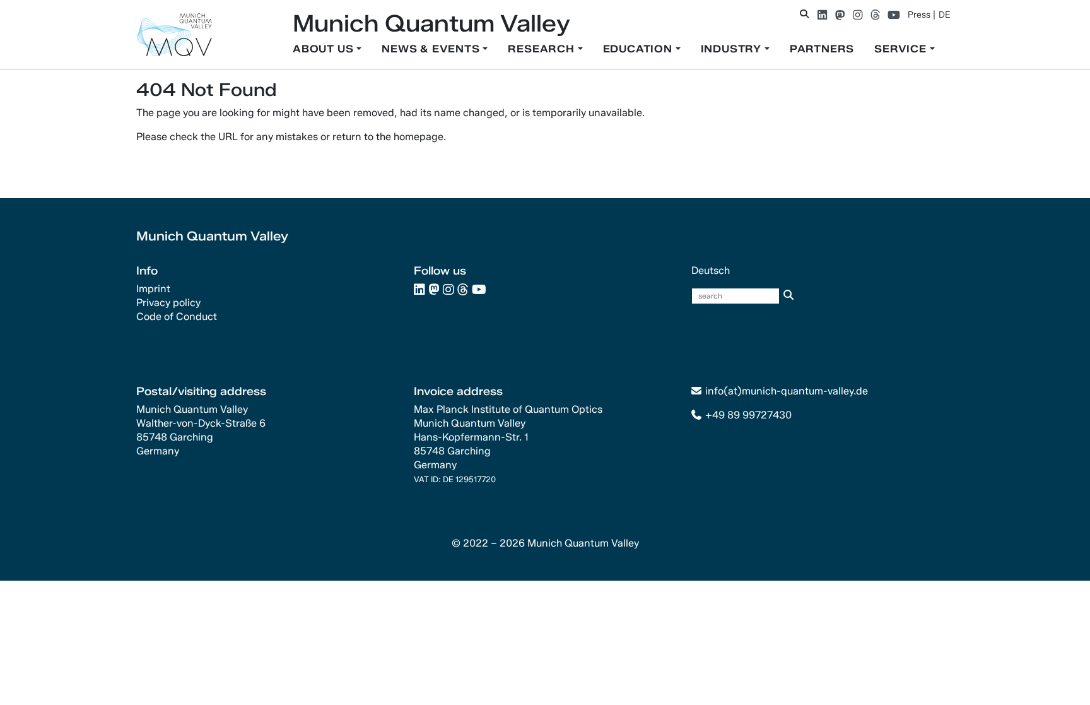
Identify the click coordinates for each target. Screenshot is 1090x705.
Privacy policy (168, 303)
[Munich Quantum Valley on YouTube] (894, 14)
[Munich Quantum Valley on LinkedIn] (822, 14)
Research (542, 49)
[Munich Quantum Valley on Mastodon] (840, 14)
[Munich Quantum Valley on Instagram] (857, 14)
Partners (822, 49)
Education (639, 49)
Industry (733, 49)
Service (901, 49)
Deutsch (710, 270)
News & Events (432, 49)
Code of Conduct (176, 317)
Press (919, 14)
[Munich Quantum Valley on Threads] (875, 14)
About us (324, 49)
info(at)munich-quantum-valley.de (786, 391)
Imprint (153, 289)
